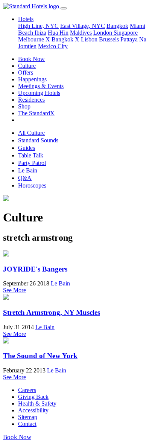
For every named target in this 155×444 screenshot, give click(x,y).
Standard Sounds (38, 140)
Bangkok (117, 26)
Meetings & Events (41, 86)
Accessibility (33, 410)
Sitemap (27, 417)
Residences (31, 99)
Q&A (25, 178)
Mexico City (53, 46)
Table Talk (30, 155)
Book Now (31, 59)
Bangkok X (65, 39)
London (103, 32)
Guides (26, 148)
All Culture (31, 133)
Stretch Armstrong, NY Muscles (51, 312)
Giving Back (33, 397)
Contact (27, 424)
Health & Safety (37, 403)
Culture (27, 66)
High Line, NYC (38, 26)
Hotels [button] (25, 19)
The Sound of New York (40, 356)
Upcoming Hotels (39, 93)
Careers (27, 390)
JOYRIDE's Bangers (35, 269)
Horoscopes (32, 185)
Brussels (109, 39)
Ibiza (40, 32)
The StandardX (36, 113)
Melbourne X (34, 39)
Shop (24, 106)
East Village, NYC (82, 26)
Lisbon (89, 39)
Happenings (32, 79)
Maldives (81, 32)
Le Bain (27, 170)
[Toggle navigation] (64, 8)
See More (14, 290)
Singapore (126, 32)
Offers (25, 72)
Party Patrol (32, 163)
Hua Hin (58, 32)
